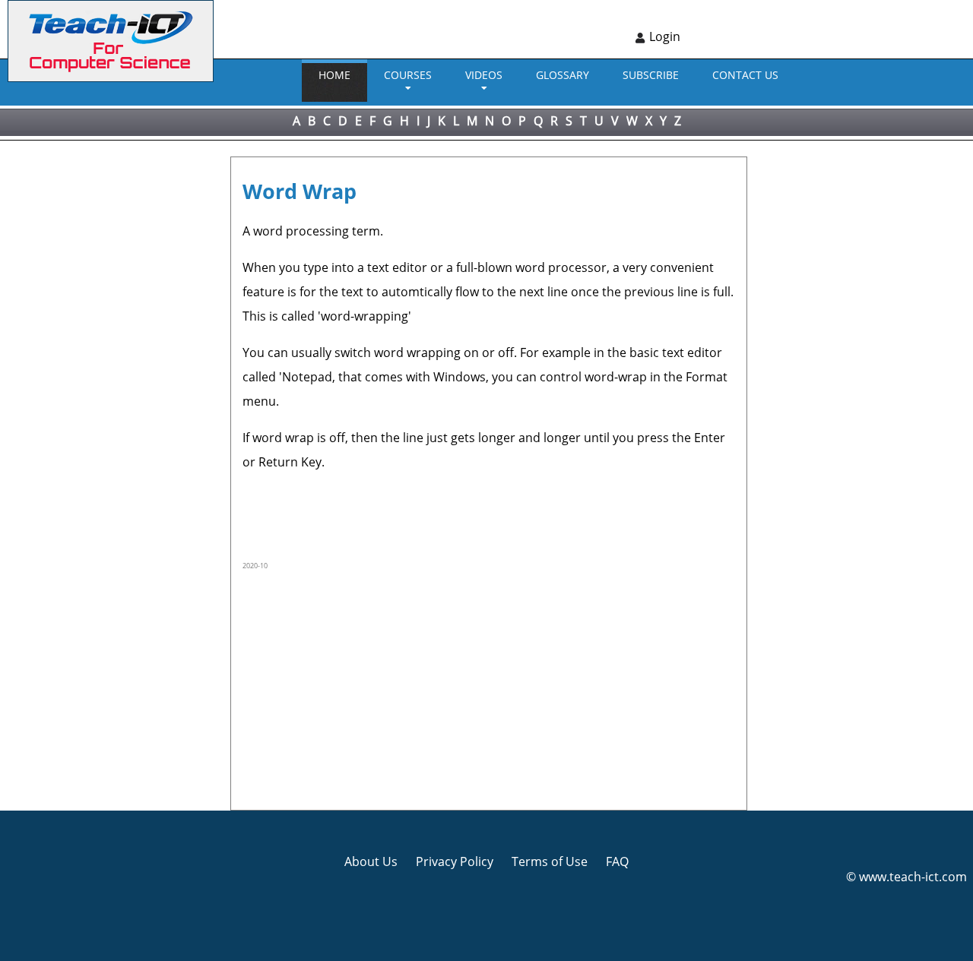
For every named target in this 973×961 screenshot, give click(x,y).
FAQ (617, 861)
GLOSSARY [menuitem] (562, 75)
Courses (408, 75)
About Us (371, 861)
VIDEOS (483, 75)
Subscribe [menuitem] (651, 75)
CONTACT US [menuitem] (745, 75)
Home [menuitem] (334, 75)
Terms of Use (550, 861)
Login (664, 36)
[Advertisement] (64, 368)
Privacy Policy (454, 861)
